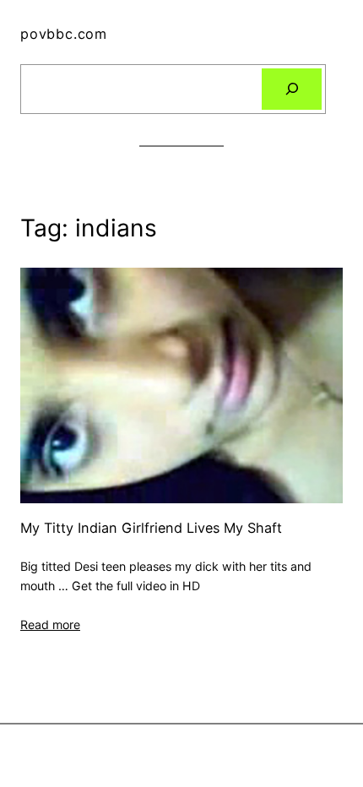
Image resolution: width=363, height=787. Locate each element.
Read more (50, 624)
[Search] (292, 89)
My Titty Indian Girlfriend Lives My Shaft (151, 528)
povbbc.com (63, 33)
